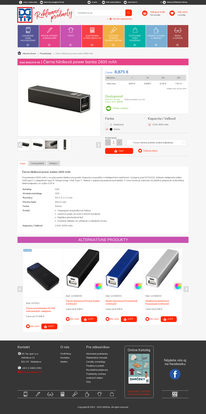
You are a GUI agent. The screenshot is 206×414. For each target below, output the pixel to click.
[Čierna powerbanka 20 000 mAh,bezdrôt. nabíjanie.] (43, 275)
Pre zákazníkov (113, 2)
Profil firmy (65, 353)
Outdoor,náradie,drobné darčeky (113, 38)
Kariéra (63, 361)
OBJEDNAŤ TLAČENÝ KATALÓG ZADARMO (139, 393)
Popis (23, 163)
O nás (94, 2)
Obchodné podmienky (97, 353)
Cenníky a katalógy (95, 361)
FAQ (88, 381)
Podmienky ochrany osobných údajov (96, 375)
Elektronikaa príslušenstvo (92, 36)
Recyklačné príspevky (97, 369)
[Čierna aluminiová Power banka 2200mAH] (82, 268)
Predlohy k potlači (95, 365)
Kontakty (132, 2)
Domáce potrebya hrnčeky (156, 36)
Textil (71, 35)
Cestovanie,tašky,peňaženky (135, 38)
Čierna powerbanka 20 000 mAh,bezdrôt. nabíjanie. (40, 309)
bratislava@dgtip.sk (54, 2)
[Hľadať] (128, 13)
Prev (20, 145)
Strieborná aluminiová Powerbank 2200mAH (157, 302)
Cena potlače (37, 163)
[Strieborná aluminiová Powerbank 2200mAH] (162, 268)
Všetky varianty (120, 108)
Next (98, 145)
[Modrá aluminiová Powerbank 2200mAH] (122, 268)
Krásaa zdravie (178, 36)
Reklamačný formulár (96, 357)
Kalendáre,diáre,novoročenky (28, 38)
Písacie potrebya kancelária (49, 36)
